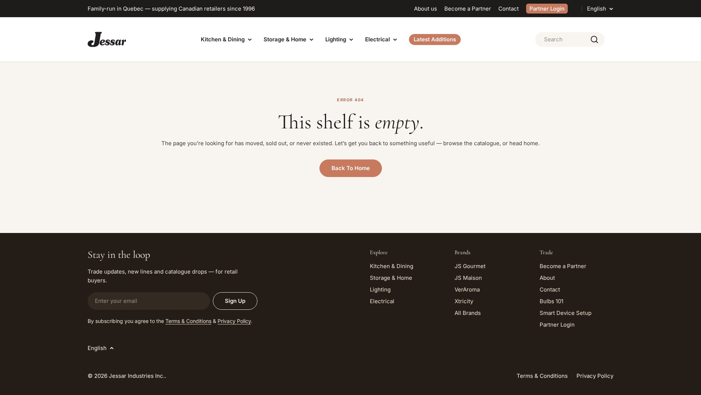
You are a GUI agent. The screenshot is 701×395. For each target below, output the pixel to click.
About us (425, 8)
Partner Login (546, 8)
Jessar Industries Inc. (137, 375)
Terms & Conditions (188, 321)
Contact (508, 8)
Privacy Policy (234, 321)
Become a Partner (467, 8)
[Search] (594, 39)
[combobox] (570, 39)
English (596, 8)
